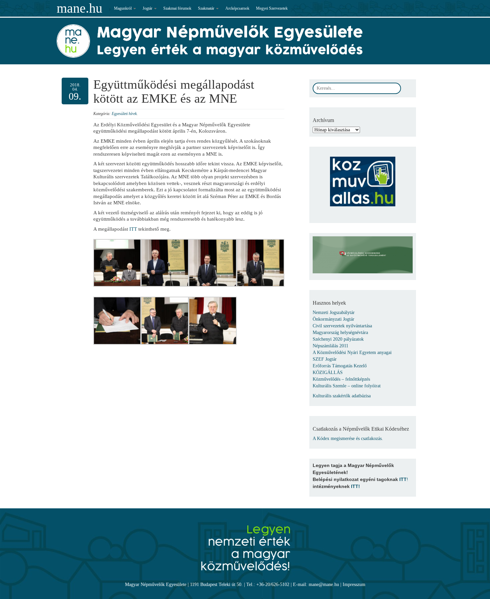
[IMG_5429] (117, 320)
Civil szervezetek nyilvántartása (342, 325)
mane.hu (79, 8)
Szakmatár (206, 8)
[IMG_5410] (117, 262)
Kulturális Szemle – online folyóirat (347, 385)
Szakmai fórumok (177, 8)
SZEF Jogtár (325, 359)
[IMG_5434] (212, 320)
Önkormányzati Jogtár (333, 319)
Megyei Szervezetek (272, 8)
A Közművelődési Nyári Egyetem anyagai (352, 352)
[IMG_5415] (165, 262)
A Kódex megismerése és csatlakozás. (348, 438)
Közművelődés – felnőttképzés (341, 379)
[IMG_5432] (165, 320)
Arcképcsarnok (237, 8)
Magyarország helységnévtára (340, 332)
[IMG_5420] (260, 262)
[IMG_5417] (212, 262)
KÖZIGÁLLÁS (328, 372)
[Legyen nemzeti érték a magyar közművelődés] (245, 544)
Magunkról (123, 8)
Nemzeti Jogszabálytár (334, 312)
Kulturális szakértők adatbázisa (342, 395)
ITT (133, 229)
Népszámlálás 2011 (330, 345)
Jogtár (148, 8)
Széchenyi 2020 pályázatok (338, 339)
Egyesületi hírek (124, 113)
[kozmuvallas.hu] (362, 178)
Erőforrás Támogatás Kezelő (340, 365)
